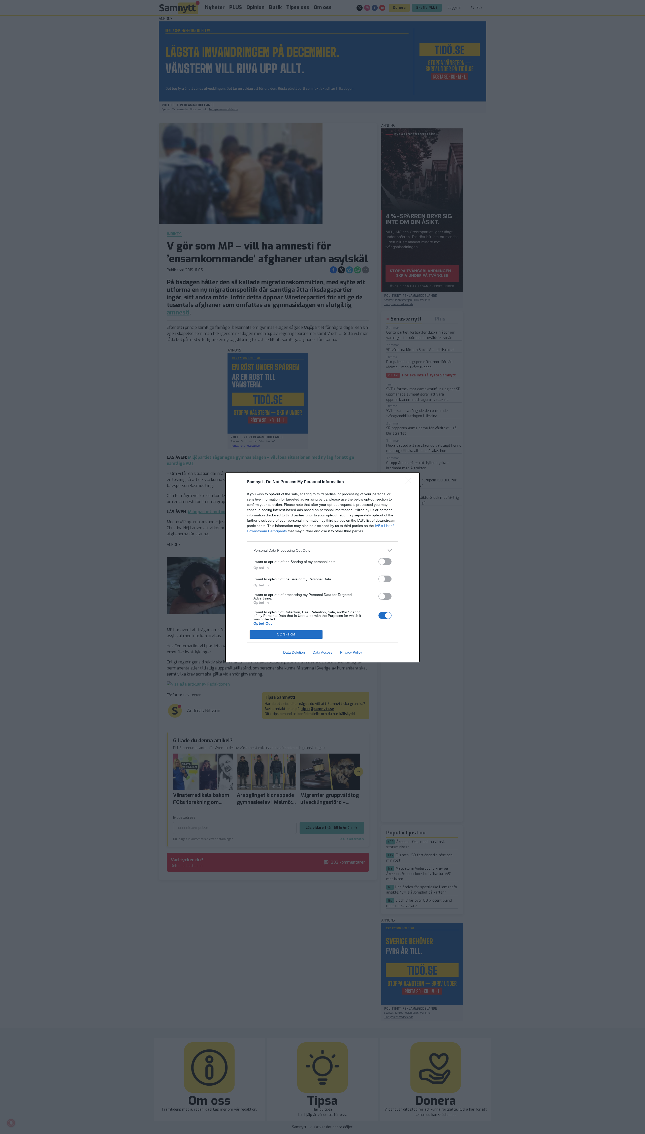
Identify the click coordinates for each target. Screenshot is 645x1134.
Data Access (322, 652)
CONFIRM (286, 634)
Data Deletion (294, 652)
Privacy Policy (351, 652)
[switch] (385, 561)
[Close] (409, 482)
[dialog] (322, 567)
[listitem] (322, 550)
